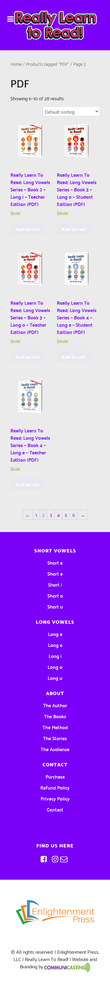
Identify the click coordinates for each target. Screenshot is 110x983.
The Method (55, 727)
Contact (55, 809)
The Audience (55, 749)
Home (16, 64)
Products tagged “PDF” (47, 64)
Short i (55, 584)
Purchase (55, 776)
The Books (55, 716)
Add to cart (27, 229)
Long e (55, 645)
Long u (55, 677)
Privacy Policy (55, 798)
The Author (55, 705)
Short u (55, 606)
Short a (55, 562)
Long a (55, 634)
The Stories (55, 738)
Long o (55, 666)
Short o (55, 595)
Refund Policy (55, 787)
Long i (55, 655)
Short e (55, 573)
